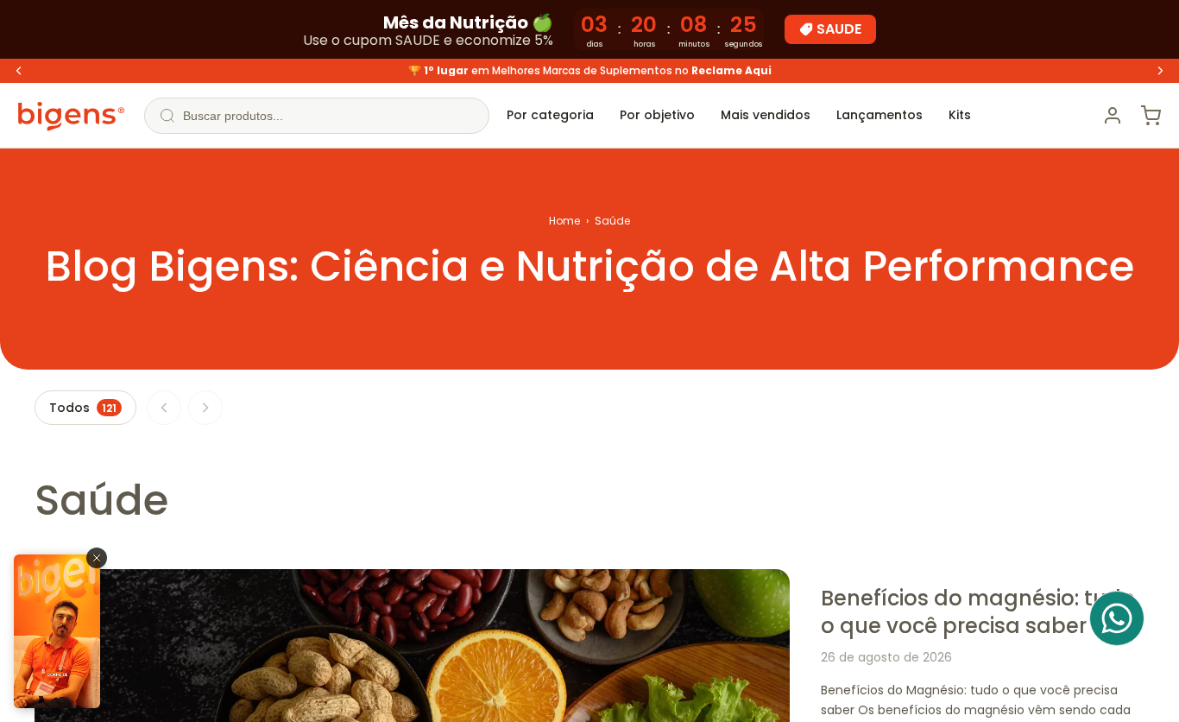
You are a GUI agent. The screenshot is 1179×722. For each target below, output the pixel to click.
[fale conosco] (1116, 618)
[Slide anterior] (19, 71)
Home (564, 220)
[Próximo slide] (1160, 71)
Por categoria (550, 115)
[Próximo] (205, 407)
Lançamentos (879, 115)
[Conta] (1112, 115)
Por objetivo (657, 115)
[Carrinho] (1150, 115)
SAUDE (838, 29)
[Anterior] (164, 407)
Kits (960, 115)
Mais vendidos (765, 115)
